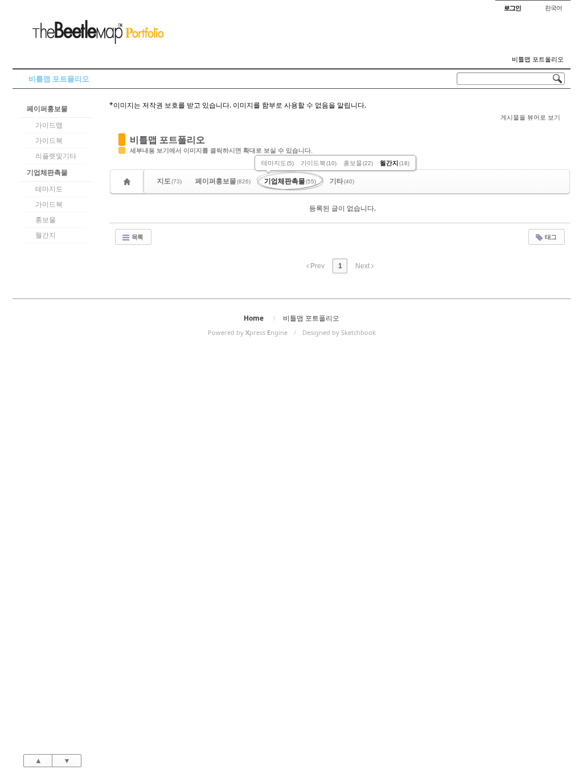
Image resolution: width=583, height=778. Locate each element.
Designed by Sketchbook (339, 332)
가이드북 (49, 140)
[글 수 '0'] (128, 181)
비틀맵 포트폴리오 (538, 59)
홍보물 (45, 219)
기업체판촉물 (47, 172)
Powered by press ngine (248, 332)
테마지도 (49, 189)
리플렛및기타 (55, 156)
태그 (550, 236)
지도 (169, 181)
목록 (136, 236)
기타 (342, 181)
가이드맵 (49, 125)
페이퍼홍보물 (47, 108)
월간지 (45, 235)
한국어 (553, 7)
